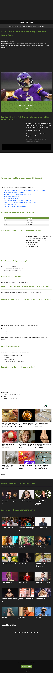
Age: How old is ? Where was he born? (17, 194)
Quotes (25, 26)
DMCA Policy (32, 662)
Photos (19, 26)
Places (30, 26)
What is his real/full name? (11, 198)
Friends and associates (10, 204)
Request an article (26, 666)
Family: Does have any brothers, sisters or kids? (20, 202)
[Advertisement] (26, 9)
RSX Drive (29, 671)
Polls (34, 26)
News (39, 26)
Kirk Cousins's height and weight (12, 196)
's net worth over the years (14, 192)
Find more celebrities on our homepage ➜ (26, 632)
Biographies (12, 26)
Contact (19, 662)
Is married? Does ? (17, 200)
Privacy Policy (25, 662)
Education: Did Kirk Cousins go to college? (15, 206)
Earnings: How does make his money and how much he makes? (24, 190)
